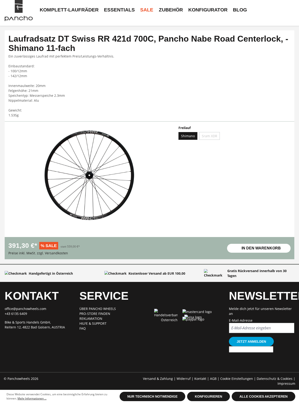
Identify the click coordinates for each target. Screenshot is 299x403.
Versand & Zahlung (158, 378)
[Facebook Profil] (171, 336)
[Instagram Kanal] (187, 336)
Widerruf (184, 378)
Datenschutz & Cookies (275, 378)
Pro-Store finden (94, 313)
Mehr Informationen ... (32, 398)
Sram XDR (209, 136)
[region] (89, 179)
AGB (213, 378)
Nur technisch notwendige (152, 396)
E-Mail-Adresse (241, 320)
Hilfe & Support (93, 323)
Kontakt (200, 378)
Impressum (286, 383)
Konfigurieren (208, 396)
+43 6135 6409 (16, 313)
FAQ (82, 328)
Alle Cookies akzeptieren (263, 396)
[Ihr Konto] (15, 19)
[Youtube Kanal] (203, 336)
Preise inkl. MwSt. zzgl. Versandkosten (38, 253)
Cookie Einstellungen (237, 378)
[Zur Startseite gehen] (19, 10)
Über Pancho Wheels (97, 308)
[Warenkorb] (27, 19)
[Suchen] (38, 19)
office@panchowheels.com (25, 308)
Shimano (188, 136)
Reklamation (90, 318)
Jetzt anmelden (251, 341)
